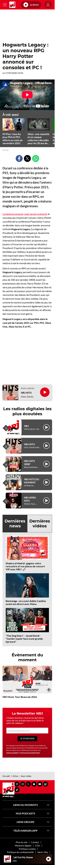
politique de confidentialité (30, 753)
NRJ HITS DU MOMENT (31, 481)
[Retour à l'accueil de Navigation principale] (12, 5)
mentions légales (12, 753)
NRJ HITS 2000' (29, 462)
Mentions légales (23, 845)
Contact (35, 842)
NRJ (26, 425)
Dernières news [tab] (15, 523)
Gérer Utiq (42, 852)
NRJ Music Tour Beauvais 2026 (20, 696)
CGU (37, 845)
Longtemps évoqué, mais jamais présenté (25, 213)
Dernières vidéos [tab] (39, 523)
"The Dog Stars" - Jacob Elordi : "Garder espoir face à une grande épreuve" (24, 638)
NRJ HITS (26, 392)
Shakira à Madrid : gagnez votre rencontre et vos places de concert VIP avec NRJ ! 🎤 (25, 566)
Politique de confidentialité (20, 852)
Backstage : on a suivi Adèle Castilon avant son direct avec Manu (26, 602)
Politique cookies (27, 848)
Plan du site (21, 842)
